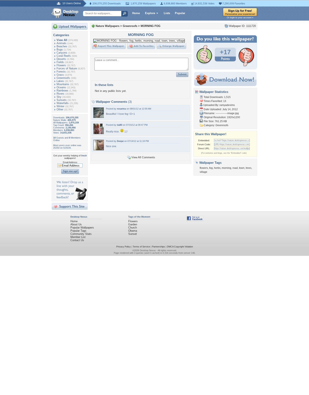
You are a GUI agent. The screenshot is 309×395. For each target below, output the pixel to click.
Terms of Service (141, 246)
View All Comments (143, 157)
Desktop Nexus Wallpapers (65, 13)
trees (248, 167)
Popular (180, 13)
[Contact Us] (71, 198)
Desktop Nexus (148, 250)
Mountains (63, 84)
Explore (150, 13)
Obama (132, 230)
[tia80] (98, 133)
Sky (59, 96)
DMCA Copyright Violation (180, 246)
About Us (76, 224)
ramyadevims (227, 105)
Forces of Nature (67, 68)
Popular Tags (78, 230)
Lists (167, 13)
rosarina (121, 108)
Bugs (60, 49)
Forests (61, 71)
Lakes (60, 81)
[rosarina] (98, 117)
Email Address (70, 162)
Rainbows (62, 90)
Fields (60, 62)
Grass (60, 74)
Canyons (62, 52)
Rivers (60, 93)
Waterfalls (63, 103)
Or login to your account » (240, 17)
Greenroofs (63, 77)
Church (132, 227)
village (203, 171)
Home (136, 13)
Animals (61, 43)
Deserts (61, 59)
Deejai (120, 141)
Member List (78, 237)
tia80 (119, 125)
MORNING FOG (150, 26)
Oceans (61, 87)
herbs (217, 167)
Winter (60, 106)
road (235, 167)
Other (60, 109)
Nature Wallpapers (107, 26)
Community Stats (81, 233)
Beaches (62, 46)
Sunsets (62, 100)
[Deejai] (98, 149)
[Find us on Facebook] (194, 220)
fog (211, 167)
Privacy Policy (123, 246)
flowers (204, 167)
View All (62, 40)
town (241, 167)
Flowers (61, 65)
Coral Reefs (64, 55)
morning (226, 167)
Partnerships (158, 246)
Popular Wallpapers (82, 227)
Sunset (132, 233)
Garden (132, 224)
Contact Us (77, 240)
